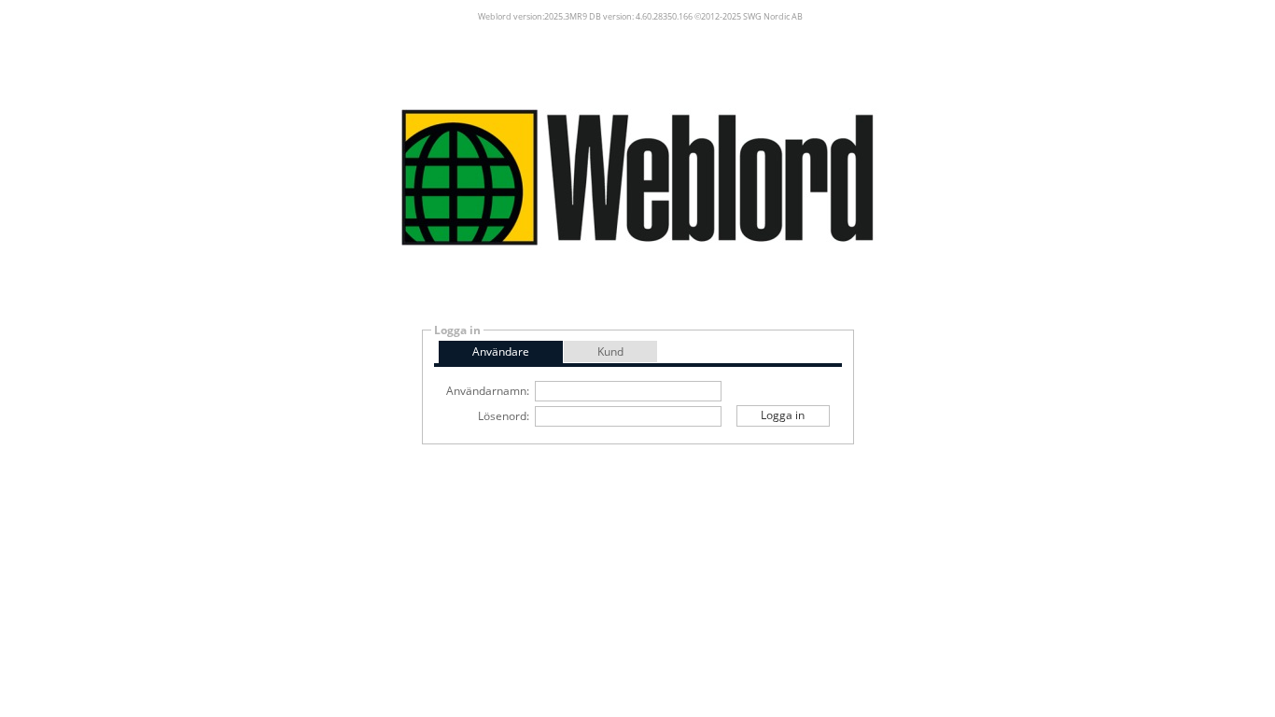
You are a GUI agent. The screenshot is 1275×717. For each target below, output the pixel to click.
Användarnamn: (487, 391)
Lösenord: (503, 416)
